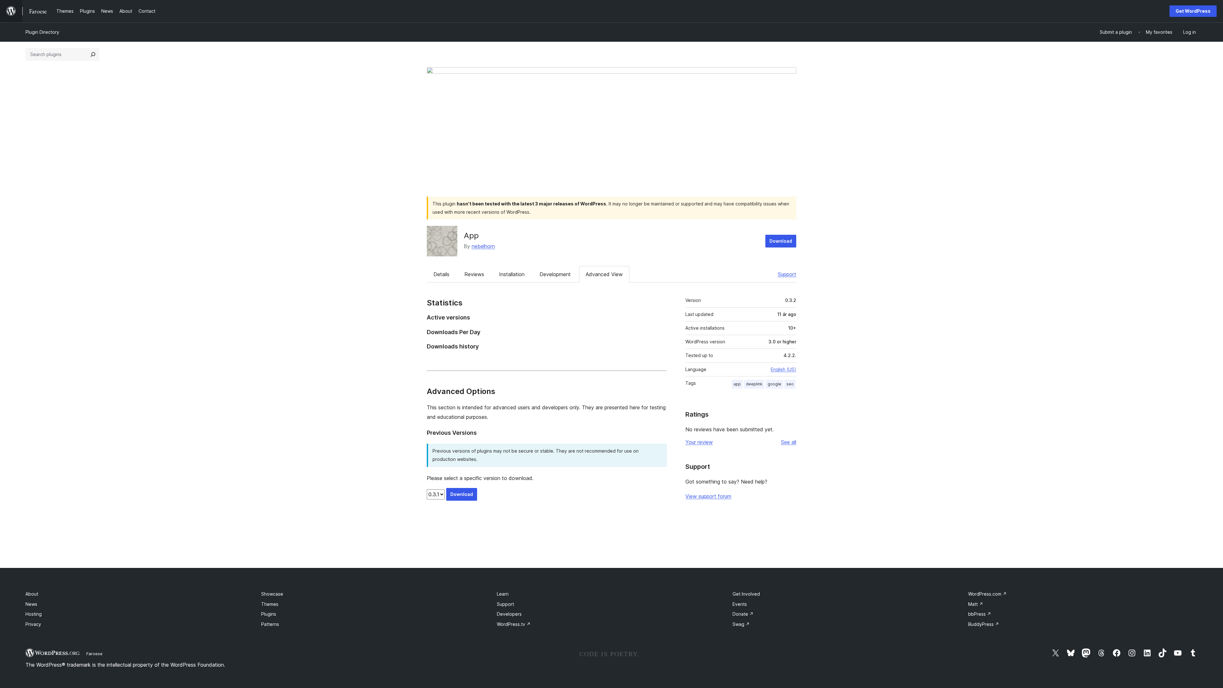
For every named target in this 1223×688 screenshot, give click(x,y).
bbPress (979, 614)
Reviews (474, 274)
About (31, 594)
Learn (503, 594)
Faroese (94, 653)
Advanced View (604, 274)
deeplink (754, 384)
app (737, 384)
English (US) (783, 369)
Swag (741, 624)
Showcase (272, 594)
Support (787, 274)
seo (790, 384)
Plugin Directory (42, 32)
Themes (269, 604)
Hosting (33, 614)
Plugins (268, 614)
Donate (743, 614)
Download (780, 241)
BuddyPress (983, 624)
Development (555, 274)
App (471, 235)
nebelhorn (483, 246)
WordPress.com (987, 594)
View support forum (708, 496)
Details (441, 274)
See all (788, 442)
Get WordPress (1193, 11)
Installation (512, 274)
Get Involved (746, 594)
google (774, 384)
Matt (975, 604)
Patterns (270, 624)
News (31, 604)
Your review (699, 442)
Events (740, 604)
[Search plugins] (93, 54)
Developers (509, 614)
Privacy (33, 624)
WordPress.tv (514, 624)
